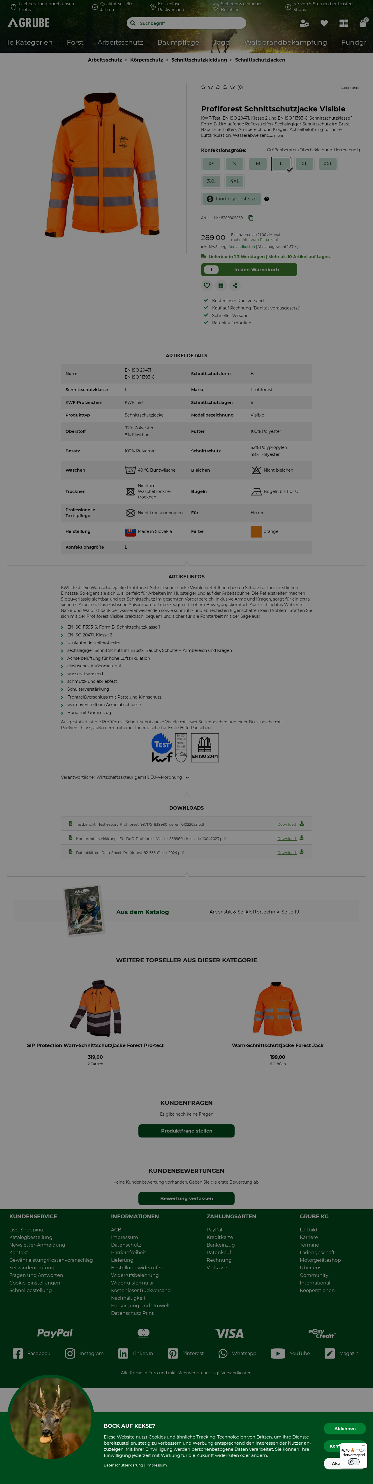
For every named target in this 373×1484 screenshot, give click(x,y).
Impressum (157, 1465)
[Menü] (363, 1446)
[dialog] (186, 742)
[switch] (354, 1461)
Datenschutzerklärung (123, 1465)
